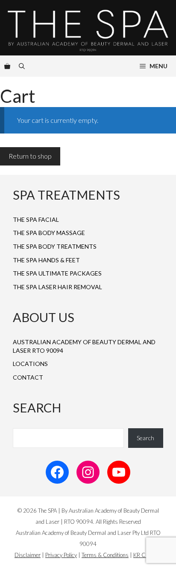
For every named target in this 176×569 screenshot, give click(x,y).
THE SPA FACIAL (36, 219)
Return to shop (30, 156)
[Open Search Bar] (22, 66)
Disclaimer (28, 555)
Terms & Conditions (105, 555)
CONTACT (28, 377)
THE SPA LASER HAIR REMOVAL (57, 286)
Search (145, 437)
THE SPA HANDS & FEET (46, 260)
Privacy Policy (61, 555)
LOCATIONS (30, 363)
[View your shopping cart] (7, 66)
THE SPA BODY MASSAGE (49, 232)
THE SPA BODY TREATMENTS (55, 246)
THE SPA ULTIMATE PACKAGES (57, 273)
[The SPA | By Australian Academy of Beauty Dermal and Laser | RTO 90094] (88, 27)
